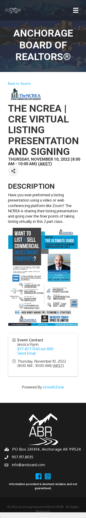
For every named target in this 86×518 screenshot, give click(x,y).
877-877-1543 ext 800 (35, 349)
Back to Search (19, 83)
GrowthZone (53, 387)
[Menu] (75, 10)
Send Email (26, 353)
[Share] (13, 171)
